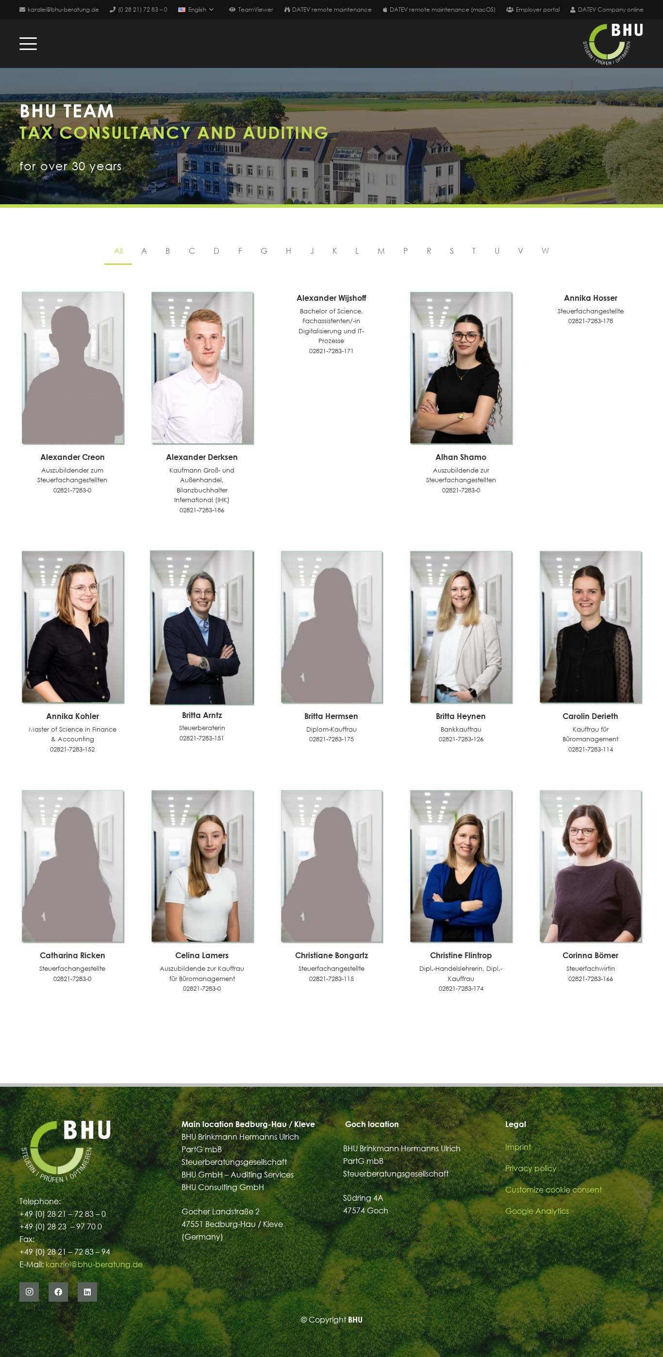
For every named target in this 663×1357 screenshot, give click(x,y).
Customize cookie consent (553, 1189)
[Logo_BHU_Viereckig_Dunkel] (613, 43)
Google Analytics (537, 1211)
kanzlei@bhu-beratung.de (94, 1264)
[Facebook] (58, 1292)
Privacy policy (531, 1168)
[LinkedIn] (87, 1292)
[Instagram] (29, 1292)
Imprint (518, 1147)
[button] (195, 10)
